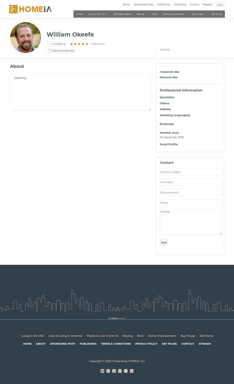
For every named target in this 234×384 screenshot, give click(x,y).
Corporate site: (170, 72)
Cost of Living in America (65, 336)
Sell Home (217, 14)
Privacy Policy (146, 343)
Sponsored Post (62, 343)
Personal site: (169, 77)
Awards (165, 49)
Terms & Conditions (116, 343)
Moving (140, 14)
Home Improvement (173, 14)
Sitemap (205, 343)
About (126, 4)
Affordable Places (122, 14)
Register (208, 4)
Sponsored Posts (143, 4)
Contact (194, 4)
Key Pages (169, 343)
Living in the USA (96, 14)
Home (79, 14)
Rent (154, 14)
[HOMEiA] (30, 9)
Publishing (163, 4)
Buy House (197, 14)
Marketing (180, 4)
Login (219, 4)
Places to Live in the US (102, 336)
